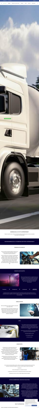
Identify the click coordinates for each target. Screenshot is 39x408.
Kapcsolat (29, 3)
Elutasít (30, 405)
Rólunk (26, 3)
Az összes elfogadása (34, 405)
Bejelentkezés (33, 3)
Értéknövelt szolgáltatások (15, 3)
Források (22, 3)
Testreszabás (27, 405)
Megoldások (4, 3)
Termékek (9, 3)
